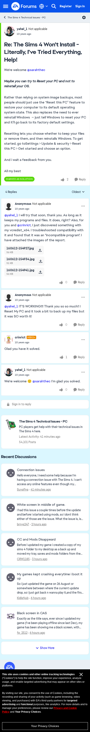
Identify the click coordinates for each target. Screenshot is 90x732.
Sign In (80, 6)
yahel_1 (22, 29)
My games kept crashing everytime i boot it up (49, 576)
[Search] (53, 6)
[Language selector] (43, 6)
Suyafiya (22, 489)
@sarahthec (36, 70)
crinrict (20, 337)
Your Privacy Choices (45, 726)
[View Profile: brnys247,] (10, 508)
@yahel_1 (11, 215)
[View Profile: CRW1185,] (10, 542)
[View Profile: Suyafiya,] (10, 473)
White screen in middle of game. (41, 505)
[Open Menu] (84, 17)
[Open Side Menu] (5, 6)
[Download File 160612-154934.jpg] (40, 261)
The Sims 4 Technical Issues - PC (27, 17)
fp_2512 (22, 633)
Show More (47, 648)
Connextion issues (31, 470)
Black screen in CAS (32, 613)
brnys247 (23, 524)
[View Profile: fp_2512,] (10, 616)
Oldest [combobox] (78, 192)
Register (66, 6)
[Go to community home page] (24, 6)
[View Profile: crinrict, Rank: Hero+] (8, 340)
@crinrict (24, 225)
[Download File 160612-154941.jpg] (40, 272)
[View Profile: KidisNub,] (10, 577)
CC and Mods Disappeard (36, 539)
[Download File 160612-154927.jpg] (40, 250)
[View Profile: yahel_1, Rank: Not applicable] (9, 31)
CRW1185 (23, 559)
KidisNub (22, 598)
